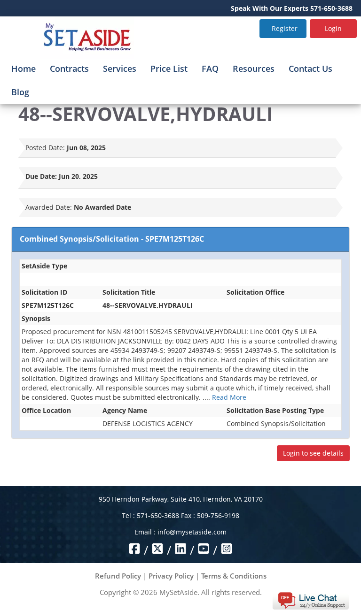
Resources (254, 68)
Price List (169, 68)
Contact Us (310, 68)
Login (333, 28)
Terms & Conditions (234, 575)
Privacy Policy (171, 575)
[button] (310, 599)
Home (23, 68)
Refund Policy (118, 575)
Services (119, 68)
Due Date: (41, 176)
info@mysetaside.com (192, 531)
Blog (20, 92)
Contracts (69, 68)
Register (285, 28)
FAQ (210, 68)
